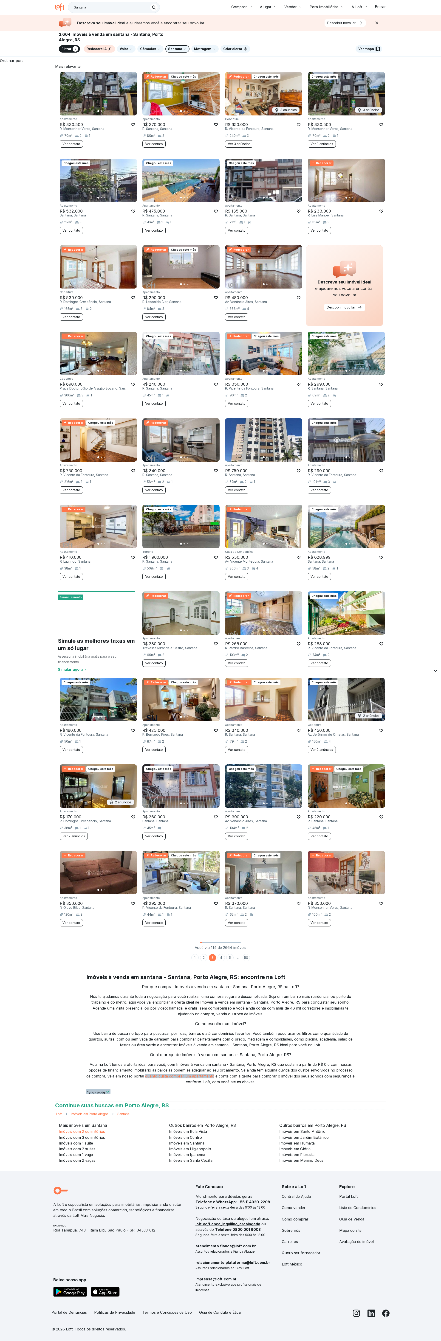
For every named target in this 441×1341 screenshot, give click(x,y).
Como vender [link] (293, 1207)
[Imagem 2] (101, 111)
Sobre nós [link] (291, 1230)
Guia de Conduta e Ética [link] (220, 1312)
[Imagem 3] (104, 111)
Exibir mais (95, 1092)
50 (246, 957)
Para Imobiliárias (324, 7)
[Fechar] (376, 22)
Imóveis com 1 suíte (76, 1143)
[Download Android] (70, 1292)
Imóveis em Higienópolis (190, 1149)
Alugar (265, 7)
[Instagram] (356, 1314)
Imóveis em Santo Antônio (302, 1131)
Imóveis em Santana (186, 1143)
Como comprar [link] (295, 1219)
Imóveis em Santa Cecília (190, 1160)
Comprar (239, 7)
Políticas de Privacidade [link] (114, 1312)
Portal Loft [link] (348, 1196)
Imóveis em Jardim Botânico (304, 1137)
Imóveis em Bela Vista (188, 1131)
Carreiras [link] (290, 1241)
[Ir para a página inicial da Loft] (61, 7)
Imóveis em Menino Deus (301, 1160)
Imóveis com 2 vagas (77, 1160)
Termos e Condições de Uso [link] (167, 1312)
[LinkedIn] (371, 1314)
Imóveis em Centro (185, 1137)
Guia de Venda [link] (351, 1219)
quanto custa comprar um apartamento (179, 1076)
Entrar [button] (380, 6)
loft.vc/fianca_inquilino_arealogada (227, 1224)
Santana (123, 1114)
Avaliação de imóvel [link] (356, 1241)
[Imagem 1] (98, 111)
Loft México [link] (292, 1264)
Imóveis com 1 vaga (76, 1154)
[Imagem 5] (111, 111)
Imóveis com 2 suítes (77, 1149)
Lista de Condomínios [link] (357, 1207)
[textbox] (114, 7)
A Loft (356, 7)
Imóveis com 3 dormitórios (82, 1137)
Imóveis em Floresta (296, 1154)
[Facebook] (386, 1314)
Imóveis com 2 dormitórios (82, 1131)
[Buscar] (154, 7)
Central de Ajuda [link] (296, 1196)
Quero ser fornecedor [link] (301, 1253)
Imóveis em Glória (295, 1149)
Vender (290, 7)
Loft (59, 1114)
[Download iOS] (105, 1292)
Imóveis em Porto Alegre (89, 1114)
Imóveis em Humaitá (297, 1143)
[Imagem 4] (107, 111)
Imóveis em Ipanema (187, 1154)
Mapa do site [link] (350, 1230)
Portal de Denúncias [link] (69, 1312)
